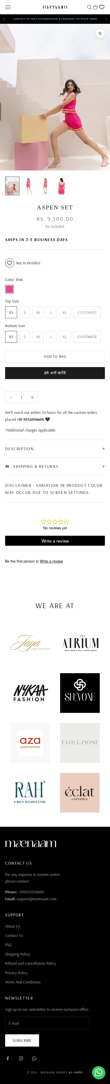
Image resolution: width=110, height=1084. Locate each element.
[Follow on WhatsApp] (34, 1058)
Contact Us (14, 935)
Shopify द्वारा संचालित (69, 1072)
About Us (12, 926)
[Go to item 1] (12, 186)
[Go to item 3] (45, 186)
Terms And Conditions (23, 981)
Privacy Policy (16, 972)
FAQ (8, 944)
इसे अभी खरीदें (55, 372)
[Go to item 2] (28, 186)
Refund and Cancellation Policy (30, 963)
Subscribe (22, 1040)
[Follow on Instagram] (21, 1058)
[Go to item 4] (61, 186)
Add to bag (55, 356)
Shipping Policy (17, 954)
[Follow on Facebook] (7, 1058)
